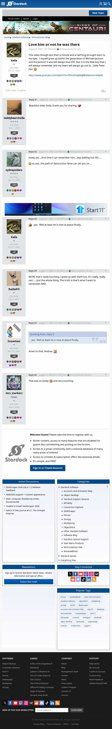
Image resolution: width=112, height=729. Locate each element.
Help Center (94, 663)
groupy (63, 605)
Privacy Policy (38, 724)
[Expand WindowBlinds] (62, 551)
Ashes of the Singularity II (41, 663)
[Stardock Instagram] (91, 574)
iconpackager (80, 613)
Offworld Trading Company (42, 687)
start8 (72, 605)
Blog (63, 667)
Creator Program (68, 687)
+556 (14, 412)
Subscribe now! (28, 581)
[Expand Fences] (62, 515)
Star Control (35, 679)
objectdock (83, 601)
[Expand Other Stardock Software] (62, 531)
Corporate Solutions (11, 667)
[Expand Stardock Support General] (62, 499)
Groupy (5, 687)
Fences (5, 675)
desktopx (100, 609)
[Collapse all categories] (107, 486)
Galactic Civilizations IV (40, 671)
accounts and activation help (72, 609)
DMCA (66, 724)
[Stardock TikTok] (83, 579)
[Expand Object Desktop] (62, 495)
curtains (64, 625)
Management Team (69, 671)
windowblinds (75, 597)
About (64, 663)
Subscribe (76, 710)
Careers (64, 675)
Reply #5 (33, 322)
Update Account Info (98, 683)
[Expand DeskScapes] (62, 511)
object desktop (66, 621)
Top (106, 100)
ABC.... (98, 157)
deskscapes (83, 605)
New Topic (98, 13)
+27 (14, 75)
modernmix (75, 625)
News (63, 679)
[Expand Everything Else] (59, 560)
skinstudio (65, 617)
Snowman (14, 341)
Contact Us (66, 691)
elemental (80, 621)
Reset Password (96, 679)
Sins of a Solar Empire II (40, 675)
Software (7, 658)
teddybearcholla (14, 118)
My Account (94, 667)
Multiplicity (7, 683)
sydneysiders (14, 170)
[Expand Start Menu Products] (62, 543)
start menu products (92, 597)
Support (94, 658)
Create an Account (97, 671)
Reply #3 (33, 218)
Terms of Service (54, 724)
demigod (86, 617)
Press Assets (66, 683)
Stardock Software (20, 37)
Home (6, 37)
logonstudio (93, 621)
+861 (14, 132)
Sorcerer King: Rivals (39, 695)
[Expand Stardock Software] (59, 487)
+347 (14, 356)
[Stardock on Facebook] (75, 574)
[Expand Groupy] (62, 519)
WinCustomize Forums (70, 49)
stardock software (68, 601)
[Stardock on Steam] (96, 574)
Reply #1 (33, 99)
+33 (14, 304)
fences (63, 597)
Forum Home (14, 18)
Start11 (5, 671)
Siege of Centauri (37, 691)
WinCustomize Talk (40, 37)
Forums (64, 695)
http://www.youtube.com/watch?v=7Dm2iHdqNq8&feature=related (66, 75)
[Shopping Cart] (105, 3)
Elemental (34, 667)
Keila (14, 60)
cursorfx (75, 617)
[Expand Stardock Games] (59, 556)
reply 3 (50, 334)
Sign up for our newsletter (17, 710)
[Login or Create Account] (100, 3)
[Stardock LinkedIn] (88, 579)
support (87, 625)
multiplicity (95, 601)
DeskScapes (7, 679)
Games (33, 658)
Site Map (75, 724)
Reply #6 (33, 375)
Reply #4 (33, 270)
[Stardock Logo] (16, 3)
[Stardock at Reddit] (73, 579)
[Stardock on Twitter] (70, 574)
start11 (93, 613)
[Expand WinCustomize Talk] (62, 547)
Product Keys (95, 675)
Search (26, 18)
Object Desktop (9, 663)
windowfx (98, 617)
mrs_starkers (14, 393)
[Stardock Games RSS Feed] (94, 579)
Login (35, 18)
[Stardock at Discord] (78, 579)
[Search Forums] (109, 3)
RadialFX (14, 289)
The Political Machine (39, 683)
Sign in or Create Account (47, 468)
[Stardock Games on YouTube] (80, 574)
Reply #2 (33, 151)
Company (66, 658)
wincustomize (66, 613)
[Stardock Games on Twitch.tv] (86, 574)
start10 (90, 609)
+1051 (14, 185)
